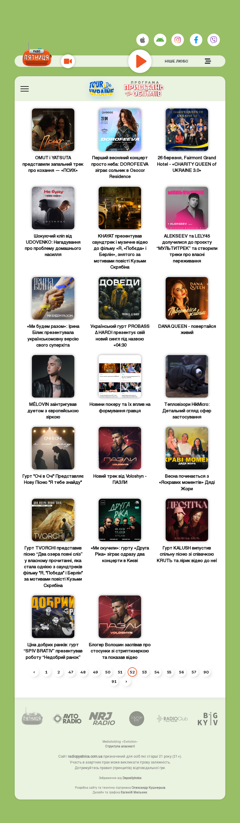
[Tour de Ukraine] (101, 88)
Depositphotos (132, 778)
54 (157, 672)
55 (169, 672)
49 (95, 672)
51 (120, 672)
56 (181, 672)
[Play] (157, 61)
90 (206, 672)
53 (144, 672)
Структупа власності (120, 746)
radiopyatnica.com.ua (85, 756)
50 (107, 672)
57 (194, 672)
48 (83, 672)
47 (70, 672)
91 (114, 681)
